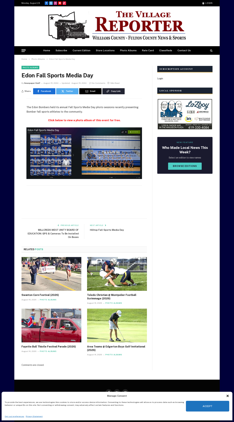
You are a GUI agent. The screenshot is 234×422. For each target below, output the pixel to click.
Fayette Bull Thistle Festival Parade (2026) (48, 346)
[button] (227, 395)
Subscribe (61, 50)
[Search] (211, 50)
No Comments (98, 83)
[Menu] (23, 50)
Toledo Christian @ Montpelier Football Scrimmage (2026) (111, 296)
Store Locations (105, 50)
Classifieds (165, 50)
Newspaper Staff (32, 83)
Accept (208, 406)
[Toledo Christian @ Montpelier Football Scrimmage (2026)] (117, 274)
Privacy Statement (34, 416)
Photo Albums (128, 50)
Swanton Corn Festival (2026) (40, 295)
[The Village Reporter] (117, 26)
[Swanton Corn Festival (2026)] (51, 274)
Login (160, 78)
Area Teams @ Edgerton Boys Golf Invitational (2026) (116, 348)
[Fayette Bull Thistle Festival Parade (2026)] (51, 325)
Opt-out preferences (14, 416)
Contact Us (184, 50)
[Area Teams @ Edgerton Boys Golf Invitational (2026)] (117, 325)
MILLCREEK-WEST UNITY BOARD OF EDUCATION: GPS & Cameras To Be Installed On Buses (53, 233)
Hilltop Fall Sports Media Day (107, 230)
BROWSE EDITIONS (185, 166)
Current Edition (81, 50)
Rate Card (148, 50)
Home (46, 50)
